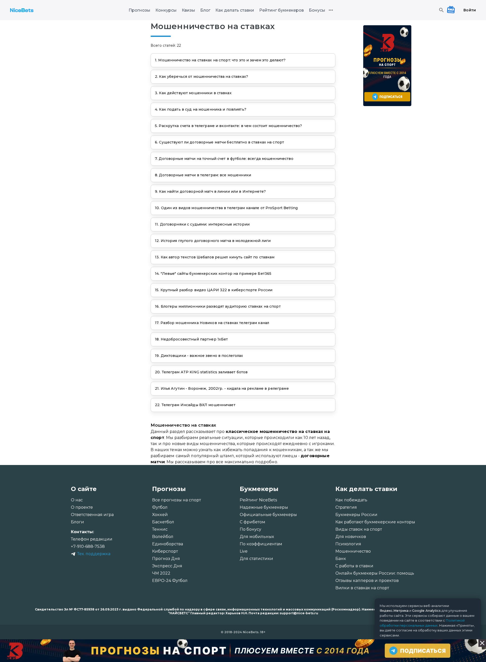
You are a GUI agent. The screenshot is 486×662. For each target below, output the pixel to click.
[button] (243, 60)
